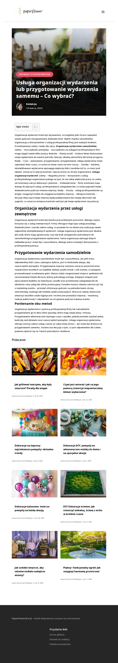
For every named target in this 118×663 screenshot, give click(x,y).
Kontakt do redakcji (60, 639)
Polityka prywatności (60, 644)
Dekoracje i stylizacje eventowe (34, 74)
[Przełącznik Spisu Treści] (33, 127)
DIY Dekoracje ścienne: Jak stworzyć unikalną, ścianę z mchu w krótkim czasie (82, 510)
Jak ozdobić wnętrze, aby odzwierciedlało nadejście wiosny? (30, 571)
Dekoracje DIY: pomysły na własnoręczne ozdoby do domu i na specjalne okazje (81, 449)
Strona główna (57, 634)
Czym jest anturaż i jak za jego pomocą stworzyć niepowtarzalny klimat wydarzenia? (83, 388)
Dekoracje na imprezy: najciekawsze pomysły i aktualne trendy (34, 449)
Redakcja (28, 396)
